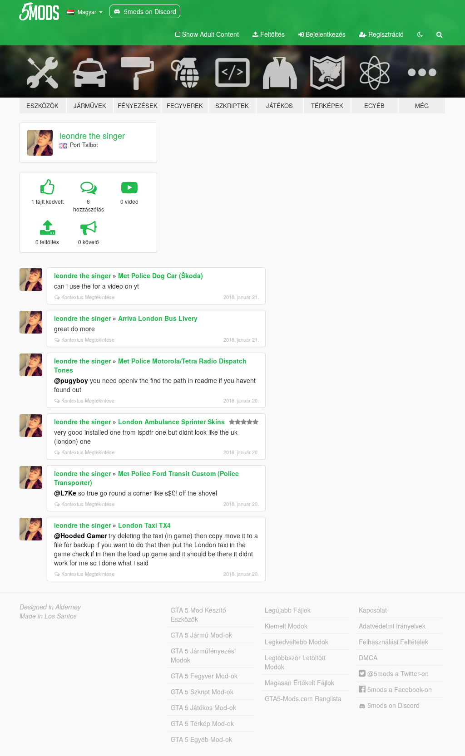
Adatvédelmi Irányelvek (392, 625)
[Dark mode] (420, 34)
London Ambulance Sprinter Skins (171, 421)
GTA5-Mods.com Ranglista (303, 698)
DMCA (368, 657)
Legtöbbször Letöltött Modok (295, 662)
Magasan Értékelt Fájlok (299, 682)
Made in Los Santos (48, 615)
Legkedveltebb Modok (296, 641)
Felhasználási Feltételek (393, 641)
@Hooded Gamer (80, 535)
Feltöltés (271, 34)
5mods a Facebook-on (399, 689)
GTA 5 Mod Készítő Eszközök (198, 614)
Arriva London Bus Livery (158, 318)
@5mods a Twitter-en (397, 673)
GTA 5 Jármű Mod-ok (201, 634)
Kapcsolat (373, 609)
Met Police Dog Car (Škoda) (160, 275)
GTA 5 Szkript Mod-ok (202, 691)
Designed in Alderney (50, 606)
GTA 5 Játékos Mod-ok (203, 707)
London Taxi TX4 (144, 525)
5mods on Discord (393, 705)
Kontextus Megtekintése (87, 296)
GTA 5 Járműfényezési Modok (203, 655)
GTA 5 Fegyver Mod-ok (204, 675)
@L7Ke (65, 492)
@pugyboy (71, 380)
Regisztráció (385, 34)
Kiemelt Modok (286, 625)
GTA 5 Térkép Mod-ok (202, 723)
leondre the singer (92, 135)
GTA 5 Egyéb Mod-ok (201, 739)
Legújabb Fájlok (288, 609)
